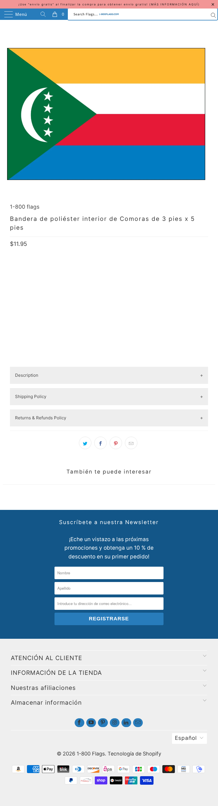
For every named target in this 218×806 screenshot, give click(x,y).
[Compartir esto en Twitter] (85, 443)
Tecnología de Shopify (134, 754)
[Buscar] (44, 14)
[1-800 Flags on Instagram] (115, 722)
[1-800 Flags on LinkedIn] (126, 722)
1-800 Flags (91, 754)
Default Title (27, 281)
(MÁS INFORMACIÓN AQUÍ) (174, 4)
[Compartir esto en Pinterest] (116, 443)
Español (186, 738)
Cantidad (20, 298)
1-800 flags (24, 207)
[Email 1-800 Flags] (138, 722)
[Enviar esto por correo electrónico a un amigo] (131, 443)
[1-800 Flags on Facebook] (79, 722)
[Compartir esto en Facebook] (100, 443)
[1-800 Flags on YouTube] (91, 722)
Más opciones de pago (109, 362)
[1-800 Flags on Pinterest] (103, 722)
